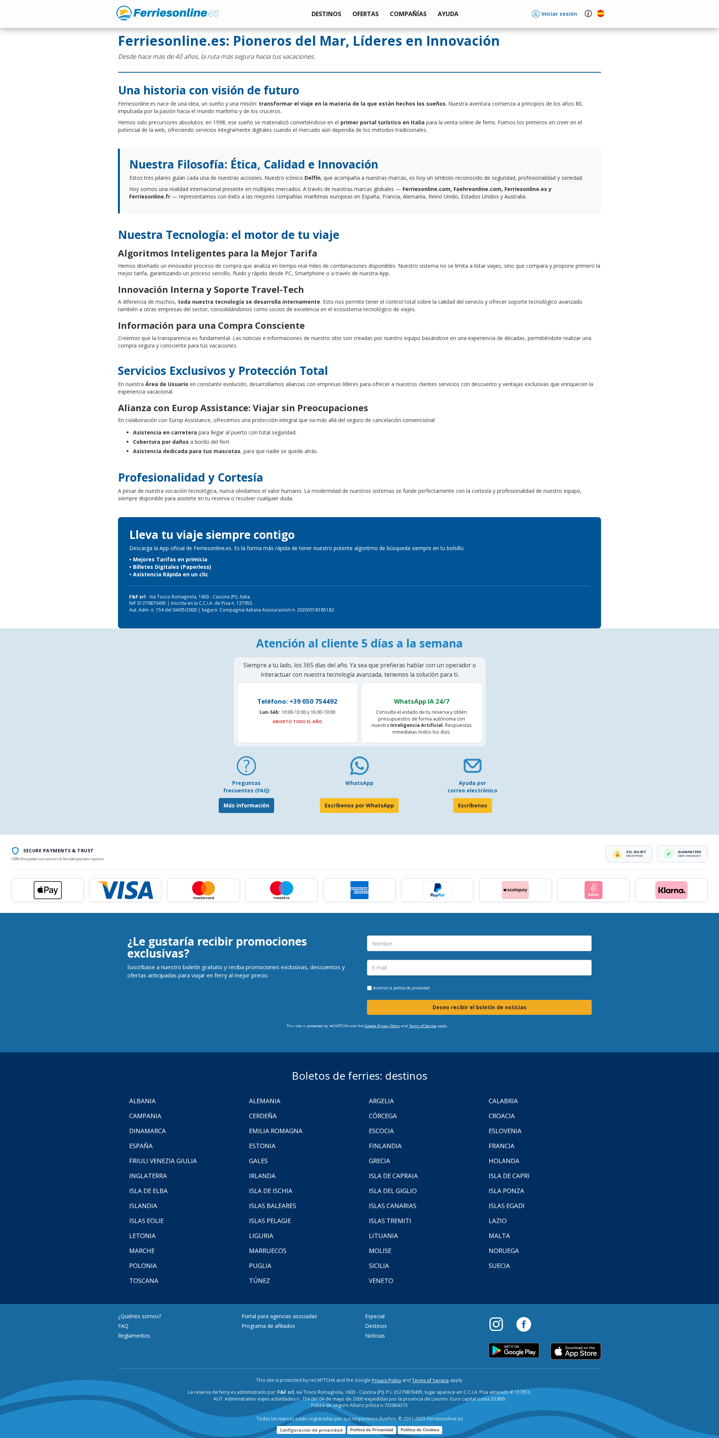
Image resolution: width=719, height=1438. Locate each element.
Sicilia (379, 1265)
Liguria (261, 1235)
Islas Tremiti (390, 1220)
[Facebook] (524, 1323)
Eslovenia (505, 1130)
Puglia (260, 1265)
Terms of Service (422, 1025)
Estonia (262, 1145)
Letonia (142, 1235)
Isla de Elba (148, 1190)
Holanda (504, 1160)
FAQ (123, 1325)
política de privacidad (411, 987)
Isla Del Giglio (393, 1190)
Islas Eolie (146, 1220)
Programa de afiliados (268, 1325)
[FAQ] (246, 768)
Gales (258, 1160)
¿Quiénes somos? (139, 1316)
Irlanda (262, 1175)
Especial (375, 1316)
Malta (499, 1235)
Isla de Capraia (393, 1175)
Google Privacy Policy (382, 1025)
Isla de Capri (509, 1175)
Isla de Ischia (270, 1190)
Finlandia (385, 1145)
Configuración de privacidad (311, 1430)
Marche (142, 1250)
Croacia (502, 1115)
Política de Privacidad (371, 1429)
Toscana (143, 1280)
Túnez (259, 1280)
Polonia (143, 1265)
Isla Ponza (506, 1190)
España (141, 1145)
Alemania (264, 1100)
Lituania (383, 1235)
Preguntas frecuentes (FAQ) (246, 786)
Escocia (381, 1130)
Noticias (375, 1335)
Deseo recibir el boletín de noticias (480, 1007)
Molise (380, 1250)
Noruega (504, 1250)
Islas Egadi (507, 1205)
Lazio (498, 1220)
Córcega (383, 1115)
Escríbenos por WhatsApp (359, 805)
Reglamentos (134, 1335)
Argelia (381, 1100)
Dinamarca (147, 1130)
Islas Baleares (272, 1205)
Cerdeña (263, 1115)
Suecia (499, 1265)
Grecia (379, 1160)
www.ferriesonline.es (167, 13)
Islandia (143, 1205)
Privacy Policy (386, 1380)
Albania (142, 1100)
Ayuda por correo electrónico (472, 786)
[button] (448, 14)
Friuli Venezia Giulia (163, 1160)
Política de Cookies (420, 1429)
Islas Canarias (392, 1205)
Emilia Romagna (276, 1130)
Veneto (381, 1280)
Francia (502, 1145)
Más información (246, 805)
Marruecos (267, 1250)
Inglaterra (148, 1175)
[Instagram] (500, 1323)
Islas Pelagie (270, 1220)
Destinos (376, 1325)
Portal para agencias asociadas (279, 1316)
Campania (145, 1115)
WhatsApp (359, 782)
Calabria (503, 1100)
